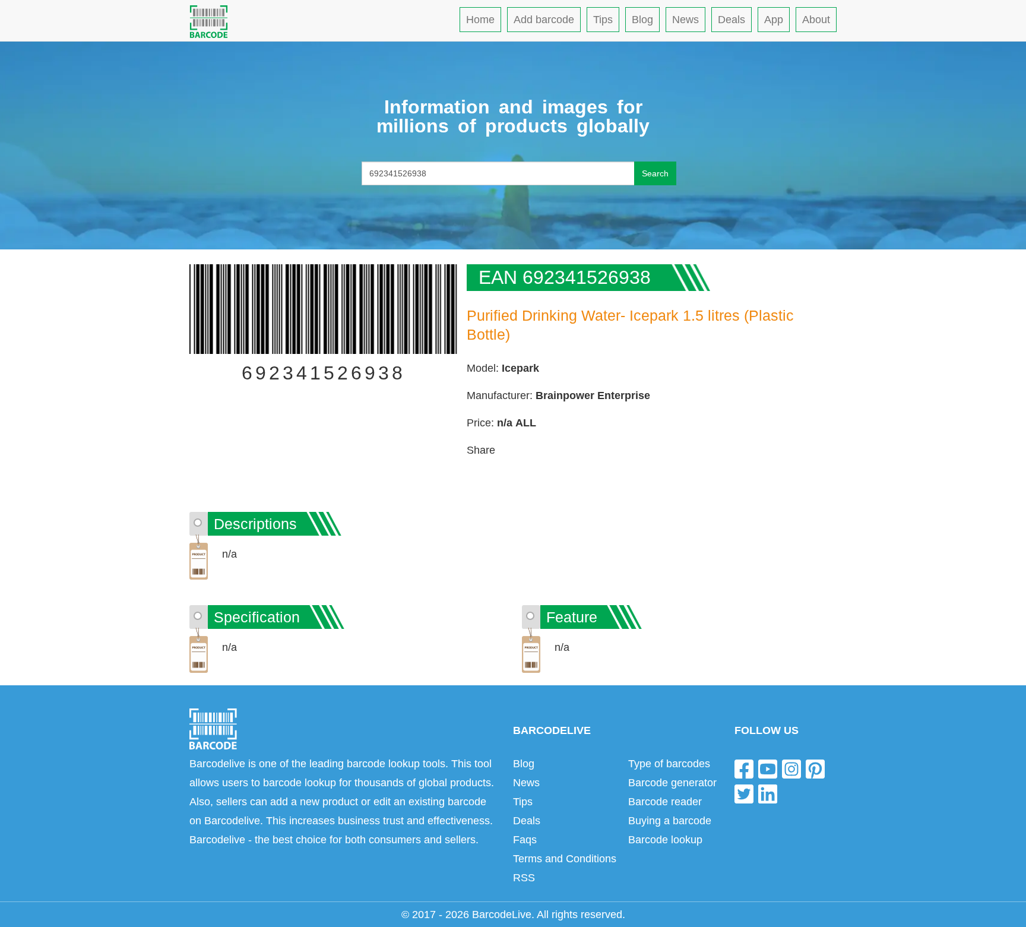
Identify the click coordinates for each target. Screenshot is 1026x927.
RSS (524, 878)
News (685, 20)
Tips (603, 20)
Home (480, 20)
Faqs (525, 840)
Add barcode (544, 20)
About (816, 20)
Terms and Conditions (564, 859)
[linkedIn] (767, 793)
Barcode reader (665, 802)
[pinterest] (815, 769)
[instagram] (791, 769)
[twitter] (743, 793)
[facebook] (743, 769)
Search (655, 173)
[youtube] (767, 769)
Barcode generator (672, 783)
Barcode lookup (665, 840)
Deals (731, 20)
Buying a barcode (669, 821)
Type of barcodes (669, 764)
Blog (642, 20)
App (773, 20)
